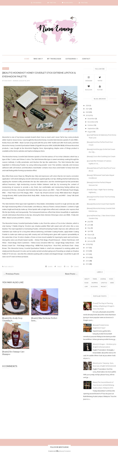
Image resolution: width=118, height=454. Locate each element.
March (90, 235)
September (91, 128)
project (103, 286)
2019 (87, 115)
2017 (87, 248)
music (111, 279)
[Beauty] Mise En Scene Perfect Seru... (44, 319)
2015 (87, 254)
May (89, 228)
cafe (86, 286)
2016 (87, 251)
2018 (87, 244)
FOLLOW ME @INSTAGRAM (59, 447)
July (89, 221)
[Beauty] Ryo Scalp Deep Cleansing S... (12, 319)
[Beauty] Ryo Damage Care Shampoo (13, 352)
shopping (94, 282)
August (90, 132)
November (91, 122)
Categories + (72, 59)
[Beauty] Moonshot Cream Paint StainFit (101, 204)
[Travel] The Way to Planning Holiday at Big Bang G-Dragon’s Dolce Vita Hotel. (103, 306)
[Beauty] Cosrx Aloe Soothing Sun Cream (101, 156)
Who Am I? (38, 59)
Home (26, 59)
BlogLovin (88, 90)
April (89, 231)
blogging (94, 286)
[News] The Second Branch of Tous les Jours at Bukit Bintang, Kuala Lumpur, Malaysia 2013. (103, 385)
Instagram (88, 81)
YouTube (100, 90)
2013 (87, 261)
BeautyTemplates (65, 451)
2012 (87, 264)
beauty (5, 68)
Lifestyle (104, 282)
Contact (86, 59)
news (112, 282)
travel (95, 279)
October (90, 125)
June (89, 225)
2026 (87, 105)
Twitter (100, 81)
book (86, 282)
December (91, 119)
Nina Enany (8, 81)
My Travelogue (54, 59)
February (91, 238)
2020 (87, 112)
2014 (87, 257)
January (90, 241)
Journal (103, 279)
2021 (87, 109)
